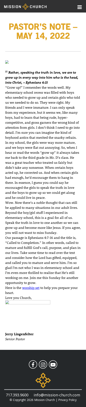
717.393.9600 (17, 394)
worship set (30, 287)
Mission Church (44, 400)
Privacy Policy (67, 400)
